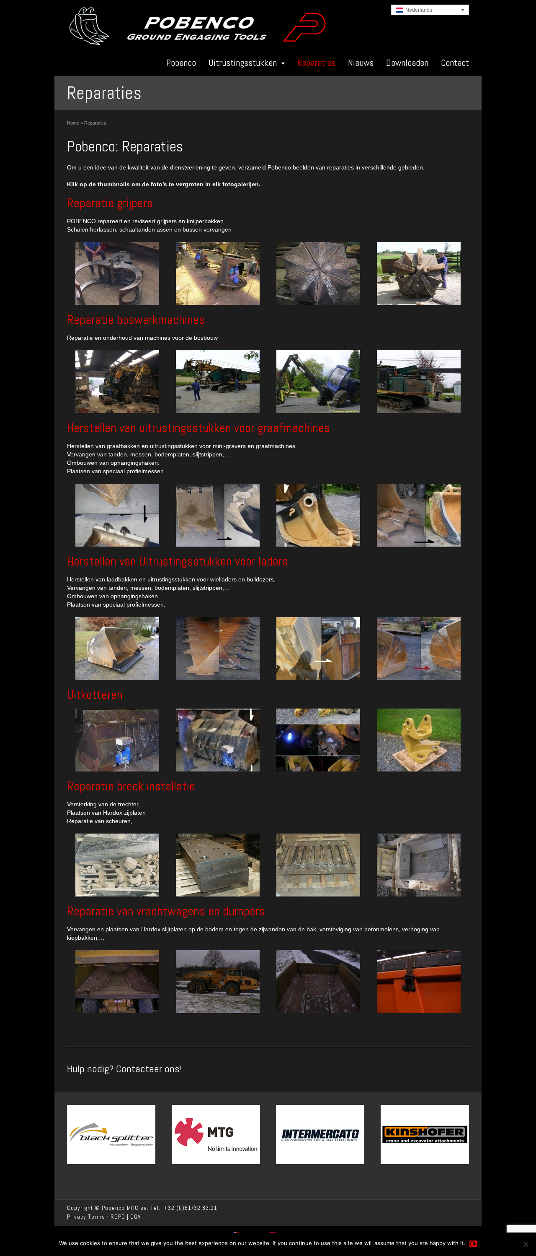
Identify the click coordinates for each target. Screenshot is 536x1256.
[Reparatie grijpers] (117, 273)
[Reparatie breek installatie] (117, 865)
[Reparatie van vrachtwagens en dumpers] (117, 981)
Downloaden (407, 62)
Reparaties (316, 62)
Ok (473, 1243)
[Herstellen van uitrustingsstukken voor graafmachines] (117, 515)
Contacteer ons (147, 1068)
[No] (525, 1244)
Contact (455, 62)
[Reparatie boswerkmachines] (117, 381)
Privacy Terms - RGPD (96, 1216)
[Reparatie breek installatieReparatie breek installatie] (318, 865)
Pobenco (181, 62)
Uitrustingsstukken (243, 62)
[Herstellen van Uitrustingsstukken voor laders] (117, 648)
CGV (135, 1216)
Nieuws (361, 62)
